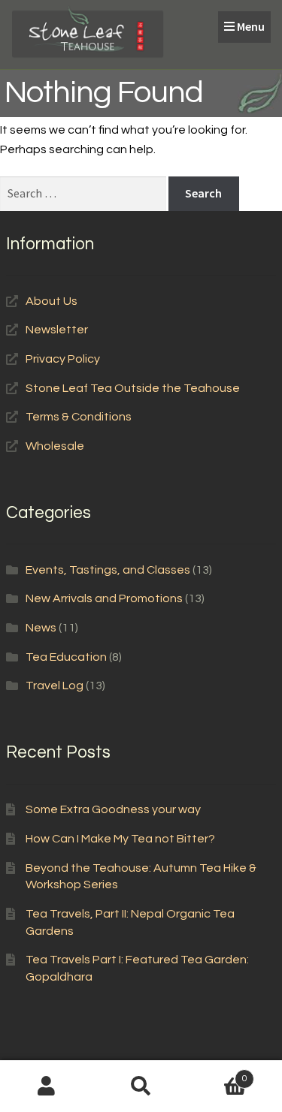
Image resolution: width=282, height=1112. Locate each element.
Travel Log (54, 686)
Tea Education (66, 657)
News (41, 628)
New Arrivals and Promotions (104, 598)
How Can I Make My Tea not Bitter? (120, 839)
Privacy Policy (63, 359)
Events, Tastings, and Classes (108, 570)
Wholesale (55, 446)
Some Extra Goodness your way (113, 809)
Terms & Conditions (79, 417)
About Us (51, 301)
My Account (47, 1086)
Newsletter (57, 330)
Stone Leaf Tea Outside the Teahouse (133, 388)
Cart (217, 1073)
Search (141, 1086)
